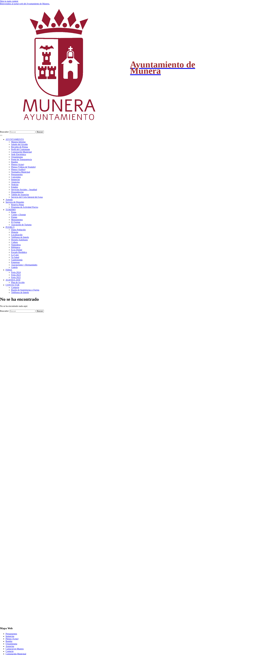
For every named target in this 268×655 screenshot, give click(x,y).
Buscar (40, 132)
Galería (14, 267)
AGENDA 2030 (13, 280)
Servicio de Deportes (15, 202)
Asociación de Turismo (21, 224)
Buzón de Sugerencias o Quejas (25, 290)
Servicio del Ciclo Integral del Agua (27, 197)
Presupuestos (17, 174)
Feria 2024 (16, 272)
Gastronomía (16, 260)
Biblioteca (15, 247)
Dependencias (17, 192)
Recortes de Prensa (19, 147)
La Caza (15, 255)
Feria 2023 (16, 275)
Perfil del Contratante (20, 149)
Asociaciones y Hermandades (24, 265)
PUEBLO (10, 227)
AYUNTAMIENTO (15, 139)
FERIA (9, 270)
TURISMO (11, 209)
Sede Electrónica (18, 154)
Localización (16, 235)
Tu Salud (15, 257)
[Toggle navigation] (1, 135)
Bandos (14, 162)
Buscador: (4, 132)
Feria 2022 (16, 277)
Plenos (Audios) (18, 169)
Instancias (15, 179)
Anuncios (15, 182)
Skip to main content (9, 1)
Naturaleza (16, 245)
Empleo (14, 187)
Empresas (15, 262)
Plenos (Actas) (17, 164)
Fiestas (14, 217)
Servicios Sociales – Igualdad (24, 189)
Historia (14, 232)
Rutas (13, 212)
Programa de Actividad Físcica (24, 207)
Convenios (16, 177)
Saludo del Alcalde (19, 144)
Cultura (14, 242)
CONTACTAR (12, 285)
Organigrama (17, 157)
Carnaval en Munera (15, 649)
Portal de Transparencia (21, 159)
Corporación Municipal (21, 152)
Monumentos (17, 219)
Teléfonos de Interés (20, 237)
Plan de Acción (18, 282)
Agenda (9, 199)
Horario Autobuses (19, 240)
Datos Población (18, 230)
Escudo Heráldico (19, 252)
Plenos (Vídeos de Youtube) (23, 167)
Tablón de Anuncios (20, 194)
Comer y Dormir (18, 214)
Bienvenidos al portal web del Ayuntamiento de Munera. (25, 4)
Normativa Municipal (20, 172)
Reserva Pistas (17, 204)
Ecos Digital (16, 250)
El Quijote (15, 222)
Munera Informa (18, 142)
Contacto (15, 287)
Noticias (14, 184)
